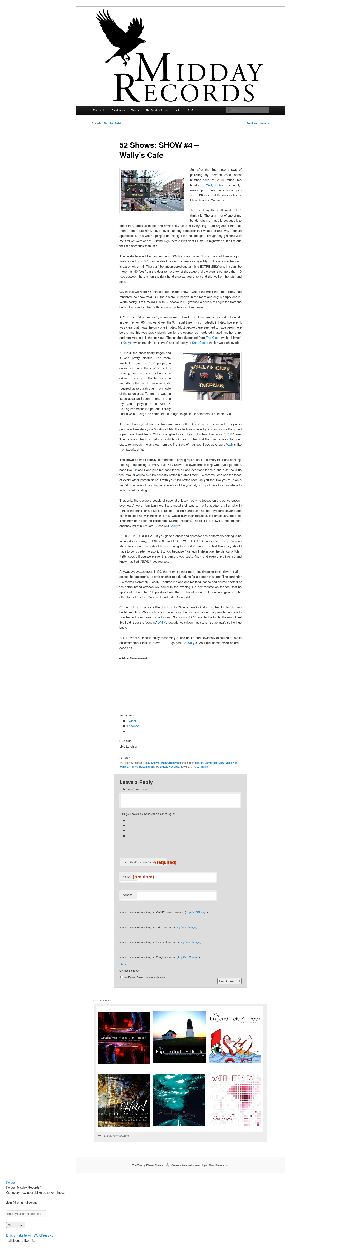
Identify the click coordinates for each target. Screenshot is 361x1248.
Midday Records (169, 766)
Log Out (190, 912)
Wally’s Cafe (215, 185)
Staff (190, 110)
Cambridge (211, 763)
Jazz (221, 763)
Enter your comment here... (138, 789)
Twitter (135, 110)
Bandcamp (118, 110)
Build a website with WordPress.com (31, 1235)
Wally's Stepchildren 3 (142, 766)
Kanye (127, 342)
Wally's (123, 766)
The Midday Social (157, 110)
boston (199, 763)
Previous (250, 123)
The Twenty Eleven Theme (147, 1165)
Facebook (99, 110)
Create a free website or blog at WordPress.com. (200, 1165)
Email (144, 862)
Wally (230, 444)
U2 (135, 470)
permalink (202, 766)
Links (178, 110)
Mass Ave (232, 763)
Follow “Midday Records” (23, 1187)
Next (264, 123)
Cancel (124, 964)
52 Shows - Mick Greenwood (164, 763)
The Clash (213, 337)
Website (127, 895)
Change (201, 912)
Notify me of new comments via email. (145, 977)
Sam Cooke (200, 342)
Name (129, 876)
